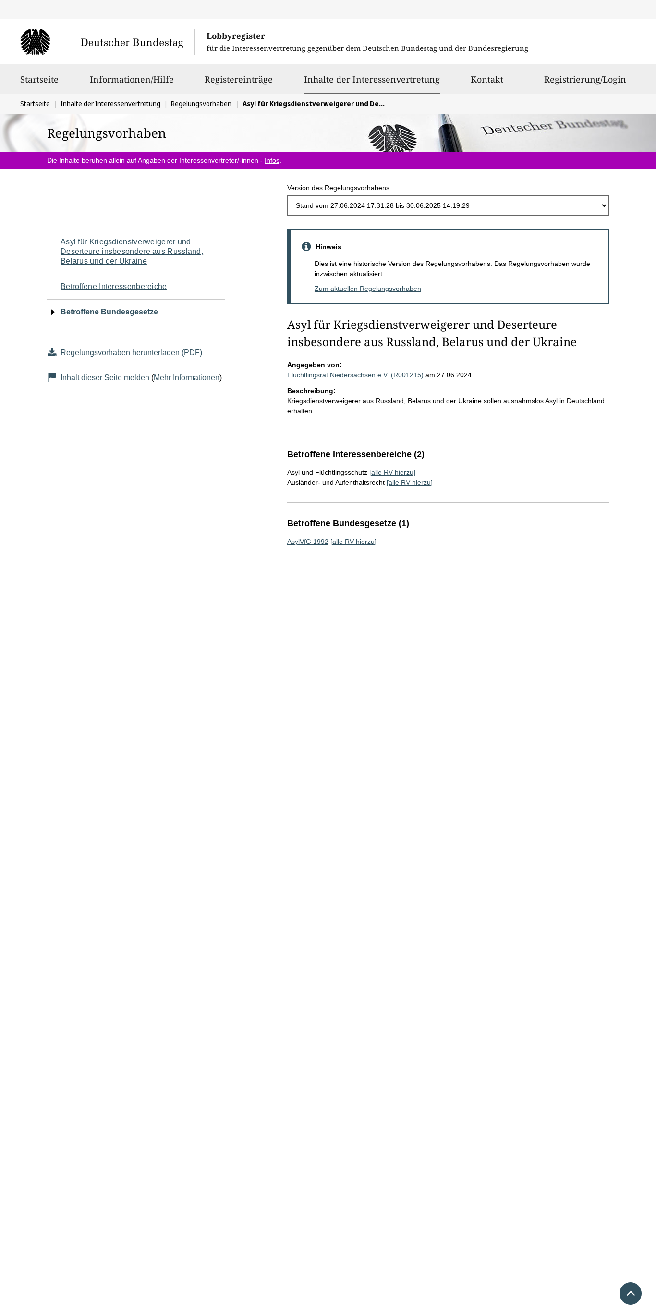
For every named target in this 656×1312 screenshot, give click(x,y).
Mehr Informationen (186, 377)
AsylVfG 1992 (307, 541)
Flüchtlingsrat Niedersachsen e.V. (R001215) (355, 375)
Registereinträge (239, 79)
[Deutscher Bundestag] (107, 42)
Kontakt (487, 79)
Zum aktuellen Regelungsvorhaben (368, 288)
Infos (272, 160)
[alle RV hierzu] (392, 472)
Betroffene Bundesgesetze (109, 312)
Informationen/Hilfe (132, 79)
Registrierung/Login (585, 79)
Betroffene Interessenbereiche (114, 286)
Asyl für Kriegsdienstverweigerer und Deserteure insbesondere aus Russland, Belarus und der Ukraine (132, 251)
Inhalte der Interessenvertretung (372, 79)
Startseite (39, 79)
